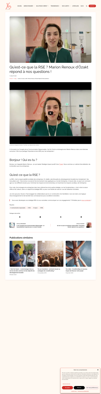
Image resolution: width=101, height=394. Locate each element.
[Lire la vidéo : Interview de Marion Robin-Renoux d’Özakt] (50, 113)
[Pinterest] (60, 217)
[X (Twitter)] (40, 217)
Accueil (19, 6)
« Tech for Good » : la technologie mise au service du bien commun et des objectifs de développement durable (22, 270)
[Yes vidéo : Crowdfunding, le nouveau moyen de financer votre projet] (78, 254)
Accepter (67, 387)
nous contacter (86, 200)
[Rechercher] (86, 6)
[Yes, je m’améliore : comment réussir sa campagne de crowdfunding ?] (50, 254)
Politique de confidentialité (83, 391)
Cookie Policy (74, 391)
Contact (92, 6)
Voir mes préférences (92, 387)
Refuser (79, 387)
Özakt (61, 164)
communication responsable (17, 207)
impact (35, 207)
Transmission (55, 6)
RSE (41, 207)
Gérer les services (66, 383)
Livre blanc (75, 6)
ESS (29, 207)
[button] (98, 370)
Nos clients (65, 6)
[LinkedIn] (81, 217)
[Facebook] (20, 217)
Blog (82, 6)
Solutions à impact (41, 6)
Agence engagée (28, 6)
